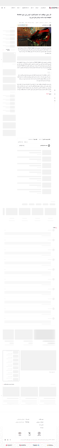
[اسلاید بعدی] (1, 59)
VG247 (47, 94)
